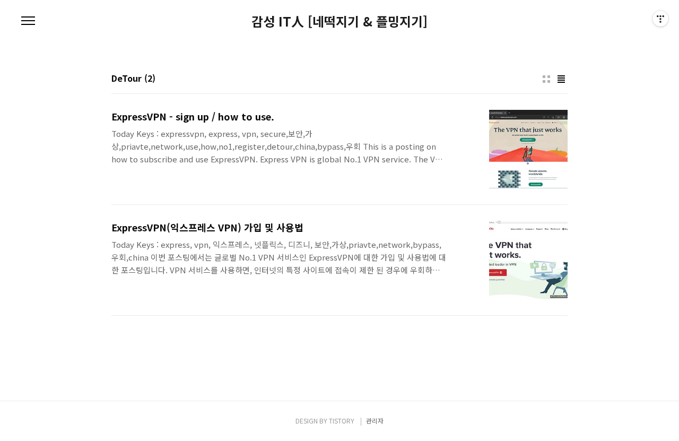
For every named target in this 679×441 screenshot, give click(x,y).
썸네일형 (546, 79)
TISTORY (341, 420)
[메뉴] (28, 21)
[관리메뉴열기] (660, 19)
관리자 (375, 420)
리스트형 (561, 79)
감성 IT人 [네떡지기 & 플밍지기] (339, 21)
